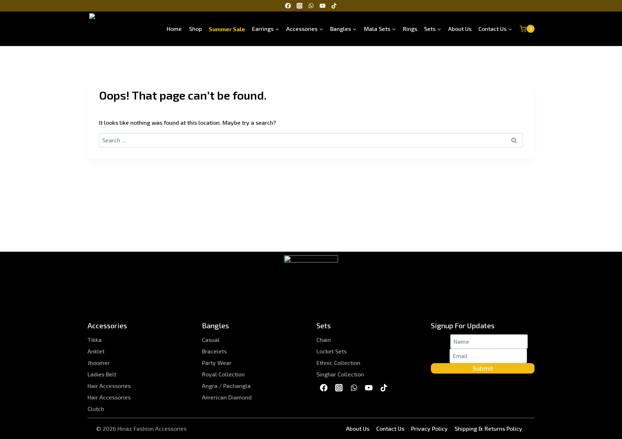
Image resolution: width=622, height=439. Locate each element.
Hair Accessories (109, 385)
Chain (323, 339)
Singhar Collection (340, 374)
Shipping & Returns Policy (488, 428)
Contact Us (390, 428)
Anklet (95, 351)
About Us (460, 28)
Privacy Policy (429, 428)
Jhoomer (98, 362)
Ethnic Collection (338, 362)
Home (174, 28)
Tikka (94, 339)
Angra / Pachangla (226, 385)
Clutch (95, 408)
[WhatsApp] (311, 6)
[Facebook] (288, 6)
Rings (410, 28)
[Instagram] (299, 6)
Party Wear (216, 362)
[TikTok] (334, 6)
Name (440, 341)
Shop (195, 28)
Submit (483, 368)
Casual (211, 339)
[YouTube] (322, 6)
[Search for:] (311, 140)
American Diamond (227, 397)
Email (440, 355)
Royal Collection (223, 374)
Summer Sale (227, 28)
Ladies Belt (101, 374)
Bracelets (214, 351)
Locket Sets (331, 351)
